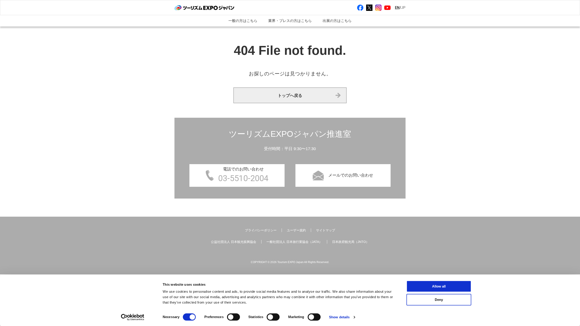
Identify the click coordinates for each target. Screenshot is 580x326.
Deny (439, 300)
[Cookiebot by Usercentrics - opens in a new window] (132, 317)
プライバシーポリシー (261, 230)
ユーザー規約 (296, 230)
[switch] (233, 317)
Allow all (439, 286)
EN (397, 7)
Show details (339, 317)
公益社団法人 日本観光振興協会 (233, 242)
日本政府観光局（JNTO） (350, 242)
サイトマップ (325, 230)
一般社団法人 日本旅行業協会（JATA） (294, 242)
